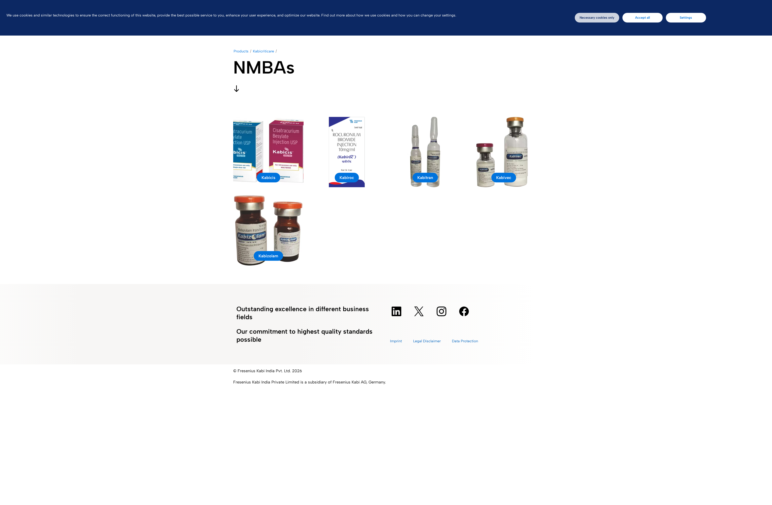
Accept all (642, 17)
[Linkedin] (396, 311)
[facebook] (464, 311)
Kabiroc (347, 177)
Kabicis (268, 177)
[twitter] (419, 311)
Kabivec (503, 177)
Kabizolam (268, 256)
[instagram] (441, 311)
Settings (686, 17)
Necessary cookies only (597, 17)
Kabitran (425, 177)
